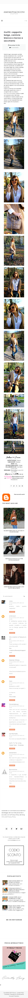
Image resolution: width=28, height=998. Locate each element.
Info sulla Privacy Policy (9, 817)
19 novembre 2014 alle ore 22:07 (16, 662)
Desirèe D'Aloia (14, 660)
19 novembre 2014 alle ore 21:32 (16, 641)
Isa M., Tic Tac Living (15, 743)
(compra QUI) (14, 468)
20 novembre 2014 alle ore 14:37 (16, 736)
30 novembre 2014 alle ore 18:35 (16, 772)
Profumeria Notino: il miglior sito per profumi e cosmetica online (16, 889)
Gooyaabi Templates (14, 996)
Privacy (14, 992)
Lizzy (11, 601)
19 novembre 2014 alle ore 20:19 (16, 603)
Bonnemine (13, 769)
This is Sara (12, 696)
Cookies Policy (20, 992)
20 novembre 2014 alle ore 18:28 (16, 755)
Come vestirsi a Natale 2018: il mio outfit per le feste (14, 587)
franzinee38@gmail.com (14, 840)
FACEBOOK (14, 479)
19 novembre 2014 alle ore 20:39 (16, 618)
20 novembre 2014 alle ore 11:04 (16, 706)
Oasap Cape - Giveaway (16, 745)
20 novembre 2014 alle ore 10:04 (16, 683)
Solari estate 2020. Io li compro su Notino (15, 881)
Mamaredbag (17, 69)
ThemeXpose (13, 994)
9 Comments (15, 47)
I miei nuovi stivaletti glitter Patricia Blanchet (14, 559)
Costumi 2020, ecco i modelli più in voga (14, 897)
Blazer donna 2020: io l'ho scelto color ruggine (14, 531)
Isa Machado (13, 733)
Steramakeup (14, 704)
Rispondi (12, 611)
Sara (10, 681)
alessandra (12, 752)
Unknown (12, 616)
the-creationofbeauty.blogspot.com (17, 650)
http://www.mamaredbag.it (10, 93)
